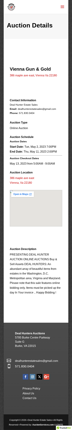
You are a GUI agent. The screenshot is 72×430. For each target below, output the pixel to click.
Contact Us (29, 398)
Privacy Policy (31, 388)
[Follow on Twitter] (39, 377)
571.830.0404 (24, 366)
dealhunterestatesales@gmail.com (36, 360)
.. (26, 113)
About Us (28, 393)
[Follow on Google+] (46, 377)
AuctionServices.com (43, 425)
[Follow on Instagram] (32, 377)
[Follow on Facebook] (25, 377)
